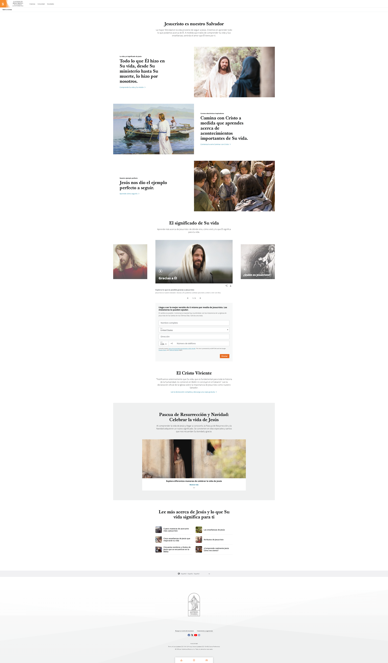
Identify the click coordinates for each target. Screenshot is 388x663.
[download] (231, 286)
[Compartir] (227, 286)
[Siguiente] (200, 298)
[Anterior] (188, 298)
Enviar (224, 356)
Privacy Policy (163, 350)
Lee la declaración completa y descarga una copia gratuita (193, 392)
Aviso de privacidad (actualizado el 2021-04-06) (182, 348)
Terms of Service (174, 350)
